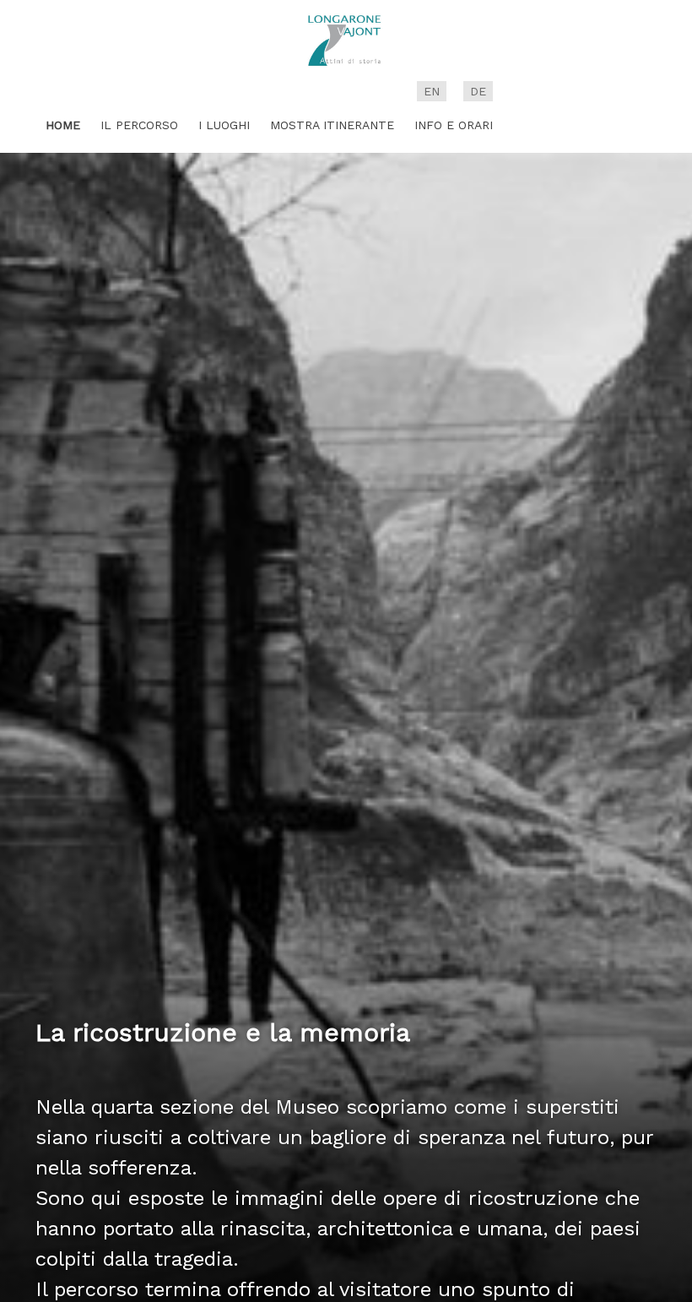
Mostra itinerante (332, 125)
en (432, 91)
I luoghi (224, 125)
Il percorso (139, 125)
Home (63, 125)
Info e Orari (453, 125)
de (478, 91)
